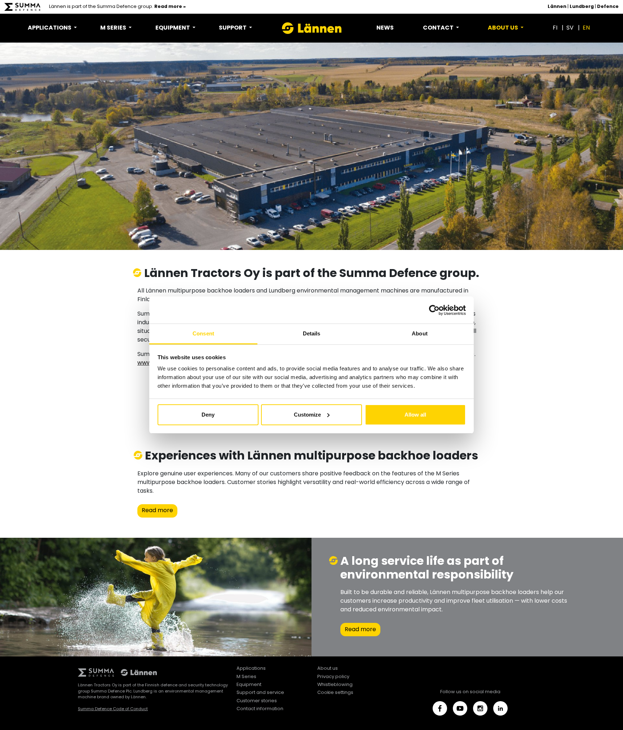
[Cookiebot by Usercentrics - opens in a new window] (434, 310)
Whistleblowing (335, 685)
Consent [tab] (203, 333)
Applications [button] (50, 28)
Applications (251, 668)
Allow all (415, 415)
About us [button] (503, 28)
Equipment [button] (173, 28)
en (586, 28)
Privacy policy (333, 677)
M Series (246, 677)
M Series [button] (113, 28)
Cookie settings (335, 692)
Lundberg (582, 7)
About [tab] (420, 333)
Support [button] (233, 28)
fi (555, 28)
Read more (157, 510)
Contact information (260, 709)
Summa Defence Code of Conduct (113, 709)
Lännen (557, 7)
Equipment (249, 685)
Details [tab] (312, 333)
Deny (208, 415)
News (385, 28)
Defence (608, 7)
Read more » (170, 7)
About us (327, 668)
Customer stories (257, 701)
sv (570, 28)
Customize (307, 415)
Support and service (260, 692)
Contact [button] (439, 28)
